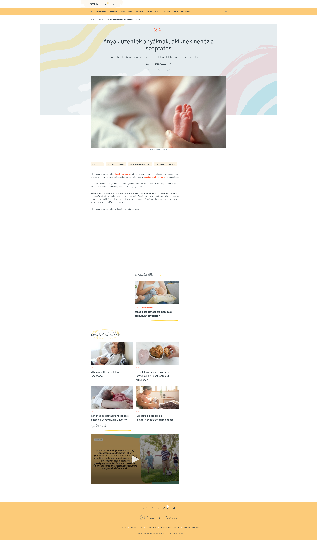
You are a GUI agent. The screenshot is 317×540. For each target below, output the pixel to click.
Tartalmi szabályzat (191, 528)
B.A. (147, 64)
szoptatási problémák (165, 164)
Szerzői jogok (136, 528)
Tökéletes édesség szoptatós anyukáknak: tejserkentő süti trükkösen (153, 376)
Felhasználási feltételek (170, 528)
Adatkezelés (151, 528)
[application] (135, 459)
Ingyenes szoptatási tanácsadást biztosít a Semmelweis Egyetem (110, 417)
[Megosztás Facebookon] (148, 70)
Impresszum (122, 528)
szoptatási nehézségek (140, 164)
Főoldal (92, 19)
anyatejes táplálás (115, 164)
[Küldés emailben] (158, 70)
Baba (101, 19)
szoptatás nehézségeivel (155, 177)
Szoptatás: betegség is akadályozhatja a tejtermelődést (154, 417)
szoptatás (97, 164)
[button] (135, 459)
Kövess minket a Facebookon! (162, 518)
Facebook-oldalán (123, 174)
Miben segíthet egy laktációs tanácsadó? (107, 374)
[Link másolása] (168, 70)
